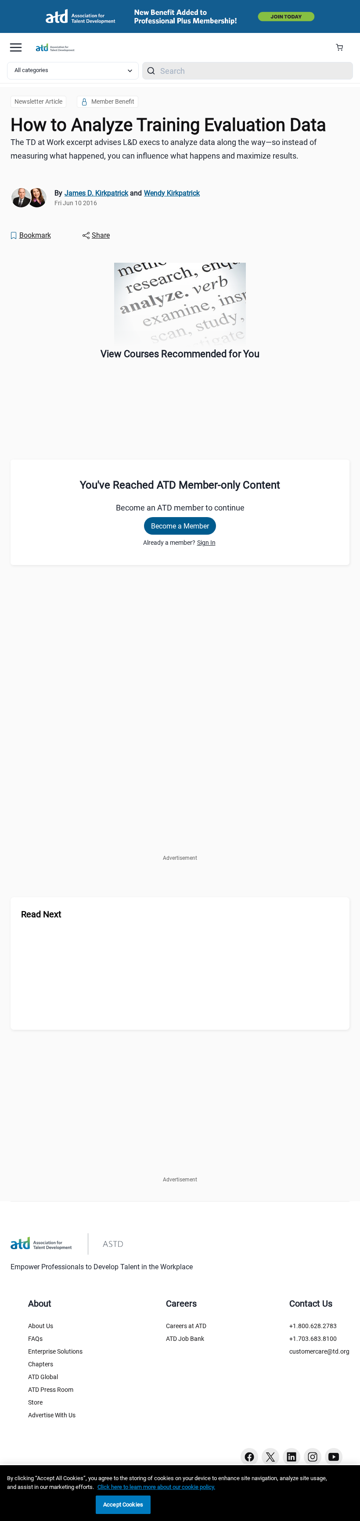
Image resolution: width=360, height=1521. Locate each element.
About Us (40, 1325)
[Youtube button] (333, 1457)
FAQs (35, 1338)
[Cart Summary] (342, 47)
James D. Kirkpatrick (96, 193)
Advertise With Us (52, 1415)
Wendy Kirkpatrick (172, 193)
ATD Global (43, 1376)
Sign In (206, 542)
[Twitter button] (270, 1457)
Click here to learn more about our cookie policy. (156, 1487)
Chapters (40, 1364)
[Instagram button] (312, 1457)
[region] (180, 1493)
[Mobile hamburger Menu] (16, 47)
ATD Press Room (50, 1389)
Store (35, 1402)
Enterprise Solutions (55, 1351)
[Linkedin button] (291, 1457)
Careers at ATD (186, 1325)
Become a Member (180, 526)
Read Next (41, 914)
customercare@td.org (319, 1351)
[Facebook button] (249, 1457)
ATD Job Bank (185, 1338)
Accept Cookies (123, 1504)
